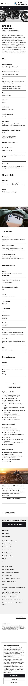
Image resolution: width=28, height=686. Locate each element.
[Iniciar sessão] (5, 3)
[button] (2, 4)
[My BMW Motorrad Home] (20, 3)
